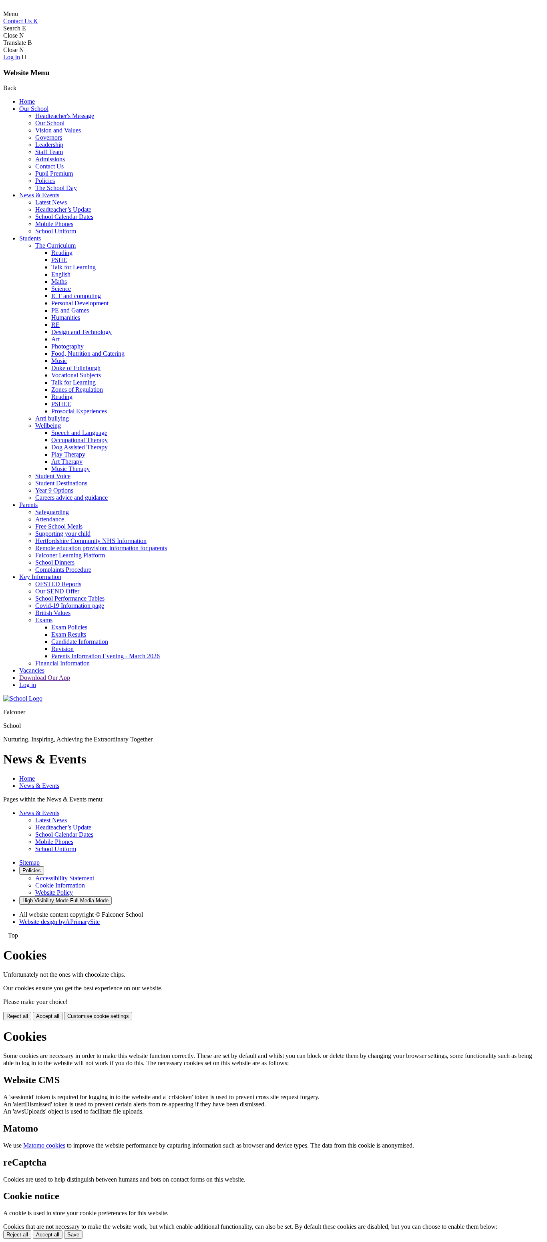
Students (30, 238)
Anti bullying (52, 418)
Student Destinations (61, 483)
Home (27, 101)
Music (59, 360)
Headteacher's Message (64, 115)
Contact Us (49, 166)
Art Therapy (66, 461)
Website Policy (54, 892)
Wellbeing (48, 425)
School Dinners (54, 562)
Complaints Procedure (63, 569)
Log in (11, 57)
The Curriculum (55, 245)
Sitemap (29, 862)
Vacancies (31, 670)
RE (55, 324)
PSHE (59, 259)
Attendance (49, 519)
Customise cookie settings (98, 1016)
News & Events (39, 195)
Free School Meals (58, 526)
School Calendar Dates (64, 216)
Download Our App (44, 677)
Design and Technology (81, 332)
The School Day (56, 187)
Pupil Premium (54, 173)
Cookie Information (60, 885)
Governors (48, 137)
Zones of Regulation (77, 389)
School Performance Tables (70, 598)
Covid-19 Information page (69, 605)
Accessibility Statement (64, 878)
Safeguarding (52, 512)
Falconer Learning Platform (70, 555)
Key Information (40, 576)
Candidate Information (79, 641)
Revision (62, 648)
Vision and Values (58, 130)
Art (55, 339)
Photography (67, 346)
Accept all (47, 1016)
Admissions (50, 159)
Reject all (17, 1016)
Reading (61, 252)
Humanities (65, 317)
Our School (33, 108)
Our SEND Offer (57, 591)
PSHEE (61, 404)
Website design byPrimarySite (59, 921)
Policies (45, 180)
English (60, 274)
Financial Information (62, 663)
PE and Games (70, 310)
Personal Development (80, 303)
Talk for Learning (73, 267)
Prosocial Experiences (79, 411)
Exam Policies (69, 627)
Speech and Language (79, 432)
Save (73, 1235)
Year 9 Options (54, 490)
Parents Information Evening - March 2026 (105, 656)
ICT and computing (76, 295)
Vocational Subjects (76, 375)
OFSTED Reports (58, 584)
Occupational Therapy (79, 440)
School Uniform (55, 231)
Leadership (49, 144)
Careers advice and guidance (71, 497)
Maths (59, 281)
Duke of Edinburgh (76, 368)
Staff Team (49, 151)
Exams (43, 620)
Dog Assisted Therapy (79, 447)
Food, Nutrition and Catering (88, 353)
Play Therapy (68, 454)
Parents (28, 504)
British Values (52, 612)
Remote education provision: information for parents (101, 548)
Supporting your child (62, 533)
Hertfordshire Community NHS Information (91, 540)
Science (61, 288)
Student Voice (52, 476)
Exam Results (68, 634)
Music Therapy (70, 468)
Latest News (51, 202)
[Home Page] (22, 698)
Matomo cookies (44, 1145)
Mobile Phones (54, 223)
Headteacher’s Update (63, 209)
